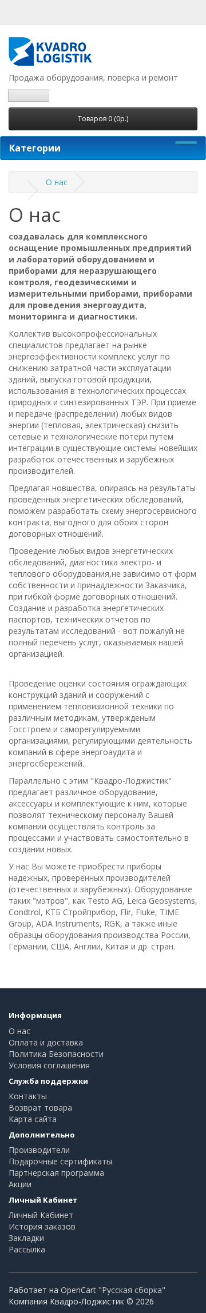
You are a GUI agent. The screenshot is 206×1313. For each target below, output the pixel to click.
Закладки (26, 1237)
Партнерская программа (56, 1172)
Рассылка (27, 1249)
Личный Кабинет (41, 1215)
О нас (57, 182)
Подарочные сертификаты (60, 1161)
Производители (39, 1149)
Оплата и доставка (46, 1042)
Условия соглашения (49, 1065)
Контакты (28, 1096)
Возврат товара (40, 1107)
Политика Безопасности (56, 1053)
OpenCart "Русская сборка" (113, 1289)
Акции (20, 1184)
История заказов (42, 1226)
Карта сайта (33, 1119)
